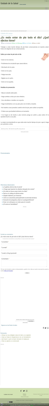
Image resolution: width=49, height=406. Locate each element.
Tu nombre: (5, 242)
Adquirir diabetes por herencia (12, 195)
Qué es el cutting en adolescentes (13, 193)
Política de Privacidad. (8, 271)
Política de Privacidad (24, 397)
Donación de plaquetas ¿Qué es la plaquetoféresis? (18, 200)
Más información (36, 405)
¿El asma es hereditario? (10, 204)
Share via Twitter (27, 43)
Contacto (24, 395)
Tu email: (4, 247)
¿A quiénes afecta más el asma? (12, 187)
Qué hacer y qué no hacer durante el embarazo (15, 339)
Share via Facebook (6, 43)
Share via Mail (36, 43)
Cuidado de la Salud (9, 3)
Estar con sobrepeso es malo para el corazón (16, 202)
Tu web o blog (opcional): (9, 253)
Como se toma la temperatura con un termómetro (16, 337)
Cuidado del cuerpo (7, 33)
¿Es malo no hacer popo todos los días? (15, 191)
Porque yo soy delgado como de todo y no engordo (16, 335)
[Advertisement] (24, 19)
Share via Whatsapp (17, 43)
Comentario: (5, 259)
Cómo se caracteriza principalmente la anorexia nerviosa (20, 198)
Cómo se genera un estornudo (10, 341)
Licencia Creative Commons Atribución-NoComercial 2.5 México (31, 402)
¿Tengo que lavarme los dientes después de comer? (18, 189)
